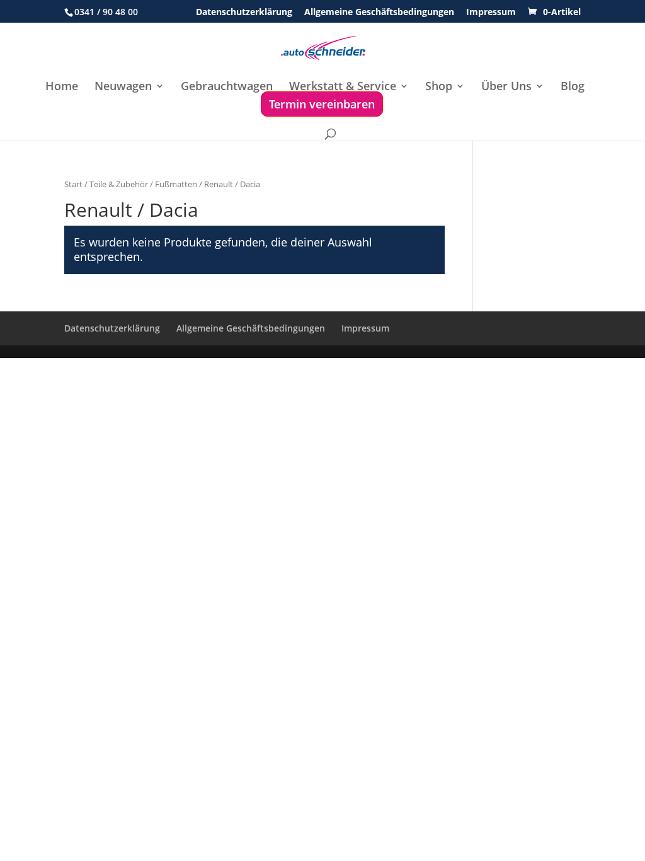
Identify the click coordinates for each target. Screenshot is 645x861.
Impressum (491, 13)
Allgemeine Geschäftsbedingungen (379, 13)
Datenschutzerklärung (244, 13)
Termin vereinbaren (322, 104)
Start (73, 184)
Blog (573, 87)
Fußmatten (176, 184)
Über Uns (506, 87)
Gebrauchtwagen (227, 87)
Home (61, 87)
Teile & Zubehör (118, 184)
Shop (438, 87)
